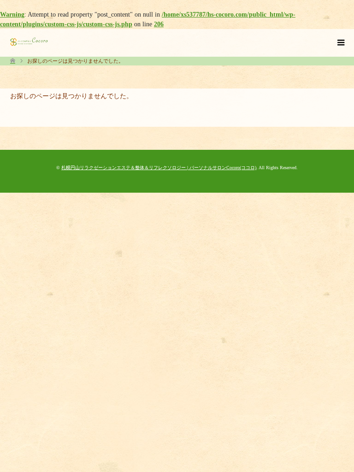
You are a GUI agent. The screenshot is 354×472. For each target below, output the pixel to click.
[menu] (340, 43)
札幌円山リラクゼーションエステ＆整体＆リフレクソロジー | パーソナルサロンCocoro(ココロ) (158, 167)
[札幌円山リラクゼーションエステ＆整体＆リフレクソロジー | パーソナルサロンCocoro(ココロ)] (29, 41)
